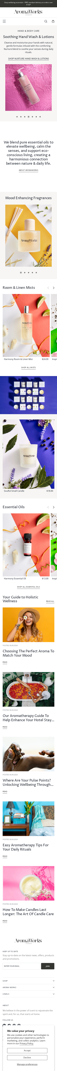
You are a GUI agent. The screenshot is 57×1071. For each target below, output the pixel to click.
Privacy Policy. (27, 1043)
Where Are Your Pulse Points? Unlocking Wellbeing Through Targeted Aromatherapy (27, 784)
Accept (27, 1050)
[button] (46, 21)
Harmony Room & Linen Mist (18, 359)
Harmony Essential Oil (15, 578)
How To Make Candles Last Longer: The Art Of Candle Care (28, 912)
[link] (33, 87)
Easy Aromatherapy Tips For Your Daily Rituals (26, 847)
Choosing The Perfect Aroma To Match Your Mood (28, 653)
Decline (27, 1057)
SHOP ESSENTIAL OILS (34, 55)
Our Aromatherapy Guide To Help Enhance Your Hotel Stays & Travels (28, 720)
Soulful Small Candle (14, 490)
